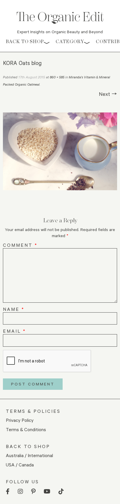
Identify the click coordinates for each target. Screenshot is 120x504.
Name (13, 309)
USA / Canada (20, 464)
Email (14, 331)
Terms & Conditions (26, 429)
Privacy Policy (19, 420)
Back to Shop (25, 41)
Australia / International (29, 455)
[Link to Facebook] (8, 492)
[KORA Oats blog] (60, 151)
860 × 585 (57, 77)
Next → (108, 93)
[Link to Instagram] (20, 492)
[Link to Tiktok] (61, 492)
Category (70, 41)
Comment (20, 245)
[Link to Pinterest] (33, 492)
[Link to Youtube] (47, 492)
